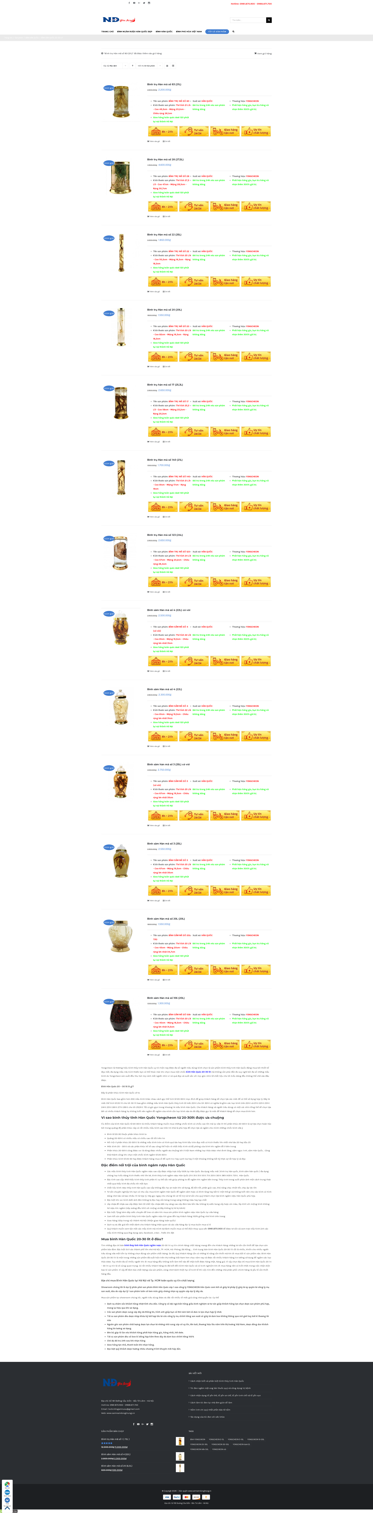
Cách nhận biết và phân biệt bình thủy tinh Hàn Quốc (217, 1381)
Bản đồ (7, 1488)
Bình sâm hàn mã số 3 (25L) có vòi (168, 764)
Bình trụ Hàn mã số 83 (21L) (164, 84)
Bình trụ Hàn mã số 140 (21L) (165, 459)
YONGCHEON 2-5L (216, 1439)
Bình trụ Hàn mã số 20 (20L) (164, 309)
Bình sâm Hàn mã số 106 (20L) (166, 998)
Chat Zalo (7, 1496)
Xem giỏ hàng (264, 53)
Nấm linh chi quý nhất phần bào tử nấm (210, 1409)
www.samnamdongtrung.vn (199, 1491)
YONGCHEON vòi (219, 1449)
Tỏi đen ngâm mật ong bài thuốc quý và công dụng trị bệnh (220, 1388)
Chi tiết (167, 141)
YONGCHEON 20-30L (199, 1444)
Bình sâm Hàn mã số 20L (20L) (166, 918)
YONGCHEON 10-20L (255, 1439)
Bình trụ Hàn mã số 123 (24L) (165, 535)
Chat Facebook (7, 1504)
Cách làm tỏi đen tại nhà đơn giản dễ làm (211, 1402)
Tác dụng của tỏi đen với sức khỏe (207, 1417)
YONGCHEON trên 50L (199, 1449)
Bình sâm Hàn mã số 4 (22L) (164, 689)
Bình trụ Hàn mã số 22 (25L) (164, 234)
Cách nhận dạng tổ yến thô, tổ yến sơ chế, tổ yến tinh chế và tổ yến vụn (225, 1395)
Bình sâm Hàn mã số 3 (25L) (164, 843)
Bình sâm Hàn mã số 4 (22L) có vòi (168, 610)
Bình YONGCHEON (197, 1439)
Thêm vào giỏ (154, 141)
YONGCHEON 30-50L (220, 1444)
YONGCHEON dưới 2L (241, 1444)
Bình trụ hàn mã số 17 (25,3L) (165, 384)
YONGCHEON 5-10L (236, 1439)
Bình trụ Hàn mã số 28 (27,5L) (165, 159)
